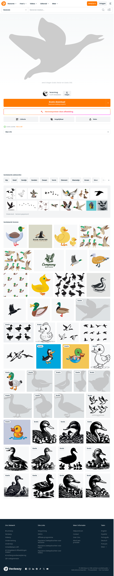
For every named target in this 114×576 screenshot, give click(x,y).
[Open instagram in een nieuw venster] (30, 569)
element (64, 180)
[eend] (40, 381)
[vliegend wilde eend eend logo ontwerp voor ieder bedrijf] (49, 260)
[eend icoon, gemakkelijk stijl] (15, 310)
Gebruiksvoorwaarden (77, 570)
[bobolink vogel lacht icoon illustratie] (48, 356)
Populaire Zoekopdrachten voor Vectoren (48, 541)
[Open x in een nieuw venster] (44, 569)
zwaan (44, 180)
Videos (32, 4)
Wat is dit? (19, 127)
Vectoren (11, 4)
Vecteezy (8, 534)
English (102, 531)
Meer (54, 4)
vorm (54, 180)
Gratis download (56, 103)
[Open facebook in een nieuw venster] (26, 569)
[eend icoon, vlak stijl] (76, 260)
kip (6, 180)
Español (103, 534)
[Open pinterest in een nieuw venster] (37, 569)
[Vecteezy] (3, 3)
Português (103, 537)
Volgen (66, 95)
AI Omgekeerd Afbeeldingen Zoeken (13, 551)
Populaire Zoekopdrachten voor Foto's (48, 547)
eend (14, 180)
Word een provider (75, 541)
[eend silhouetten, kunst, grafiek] (68, 332)
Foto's (22, 4)
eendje (23, 180)
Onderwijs (9, 544)
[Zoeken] (101, 9)
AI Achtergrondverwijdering (15, 555)
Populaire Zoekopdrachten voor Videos (48, 552)
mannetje (75, 180)
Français (103, 544)
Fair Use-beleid (102, 570)
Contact (74, 534)
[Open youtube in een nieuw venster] (47, 569)
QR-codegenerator (12, 558)
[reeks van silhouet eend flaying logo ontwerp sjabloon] (98, 406)
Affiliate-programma (44, 537)
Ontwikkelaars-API (12, 547)
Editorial (43, 4)
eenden (34, 180)
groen (86, 180)
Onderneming (10, 540)
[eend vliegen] (93, 310)
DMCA (39, 534)
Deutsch (103, 540)
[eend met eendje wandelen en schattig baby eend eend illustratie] (44, 432)
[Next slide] (105, 180)
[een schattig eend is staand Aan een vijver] (100, 356)
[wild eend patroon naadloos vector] (15, 285)
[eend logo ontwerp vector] (98, 285)
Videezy (8, 537)
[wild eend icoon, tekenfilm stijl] (39, 310)
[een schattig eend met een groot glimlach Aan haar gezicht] (45, 332)
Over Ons (75, 537)
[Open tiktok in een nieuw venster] (40, 569)
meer (96, 180)
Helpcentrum (76, 531)
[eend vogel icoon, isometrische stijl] (99, 260)
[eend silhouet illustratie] (19, 332)
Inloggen (101, 3)
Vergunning (41, 531)
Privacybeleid (90, 570)
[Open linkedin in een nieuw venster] (33, 569)
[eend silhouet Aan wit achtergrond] (70, 285)
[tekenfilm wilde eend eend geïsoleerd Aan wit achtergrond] (14, 381)
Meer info (8, 132)
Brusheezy (9, 531)
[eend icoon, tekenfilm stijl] (63, 310)
